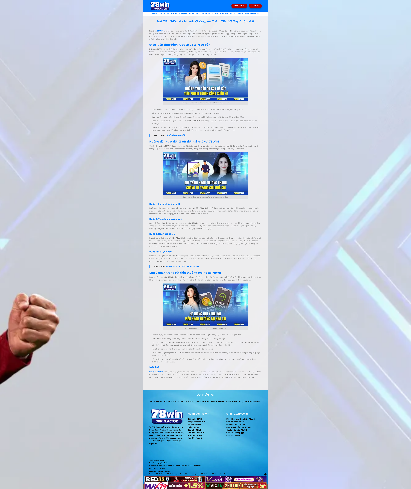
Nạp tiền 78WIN (195, 435)
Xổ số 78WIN (231, 401)
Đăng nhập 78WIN (196, 433)
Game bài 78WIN (185, 401)
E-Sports (183, 14)
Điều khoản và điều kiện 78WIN (182, 266)
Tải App (174, 14)
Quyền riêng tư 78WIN (236, 430)
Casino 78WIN (201, 401)
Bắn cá (233, 14)
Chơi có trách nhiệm (176, 135)
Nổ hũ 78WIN (156, 401)
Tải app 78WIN (194, 424)
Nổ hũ (240, 14)
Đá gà (191, 14)
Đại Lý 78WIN (194, 427)
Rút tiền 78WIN (195, 438)
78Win (155, 14)
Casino (215, 14)
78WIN (160, 31)
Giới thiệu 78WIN (195, 419)
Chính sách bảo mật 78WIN (238, 427)
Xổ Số (198, 14)
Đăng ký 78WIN (195, 430)
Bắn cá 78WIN (170, 401)
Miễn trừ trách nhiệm (235, 424)
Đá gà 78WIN (245, 401)
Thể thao (206, 14)
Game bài (224, 14)
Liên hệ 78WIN (233, 435)
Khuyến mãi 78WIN (197, 422)
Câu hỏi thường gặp (235, 433)
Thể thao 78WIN (216, 401)
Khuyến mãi (164, 14)
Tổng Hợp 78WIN (252, 14)
